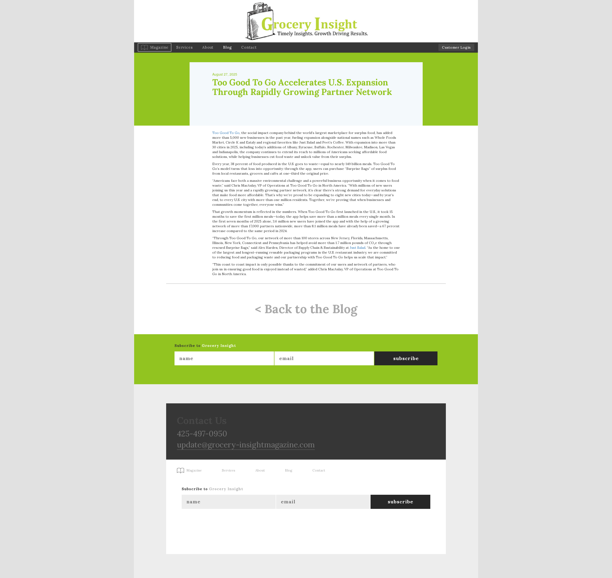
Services (184, 47)
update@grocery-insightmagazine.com (246, 445)
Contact (249, 47)
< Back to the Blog (306, 309)
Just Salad (357, 247)
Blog (227, 47)
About (207, 47)
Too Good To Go (226, 133)
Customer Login (456, 47)
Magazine (159, 47)
